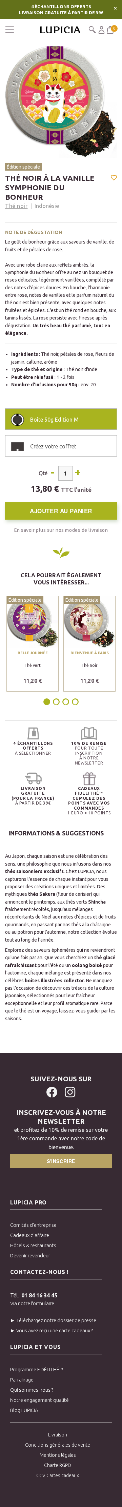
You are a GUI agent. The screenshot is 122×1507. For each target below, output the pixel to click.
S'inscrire (61, 1161)
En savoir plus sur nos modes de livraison (61, 530)
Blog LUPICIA (24, 1410)
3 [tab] (65, 701)
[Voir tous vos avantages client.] (33, 733)
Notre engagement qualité (39, 1400)
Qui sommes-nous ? (31, 1390)
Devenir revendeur (30, 1255)
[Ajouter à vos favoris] (114, 178)
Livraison (57, 1434)
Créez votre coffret (53, 446)
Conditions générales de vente (57, 1445)
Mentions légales (58, 1455)
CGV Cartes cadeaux (57, 1475)
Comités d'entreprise (33, 1225)
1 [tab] (47, 701)
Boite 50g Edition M (54, 420)
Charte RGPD (57, 1465)
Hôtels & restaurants (33, 1245)
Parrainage (22, 1380)
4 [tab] (75, 701)
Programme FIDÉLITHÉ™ (36, 1369)
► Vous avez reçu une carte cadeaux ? (51, 1330)
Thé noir (16, 206)
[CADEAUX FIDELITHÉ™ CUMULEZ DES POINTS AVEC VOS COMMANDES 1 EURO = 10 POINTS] (88, 778)
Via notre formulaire (32, 1303)
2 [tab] (56, 701)
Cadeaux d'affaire (29, 1235)
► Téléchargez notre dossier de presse (53, 1320)
